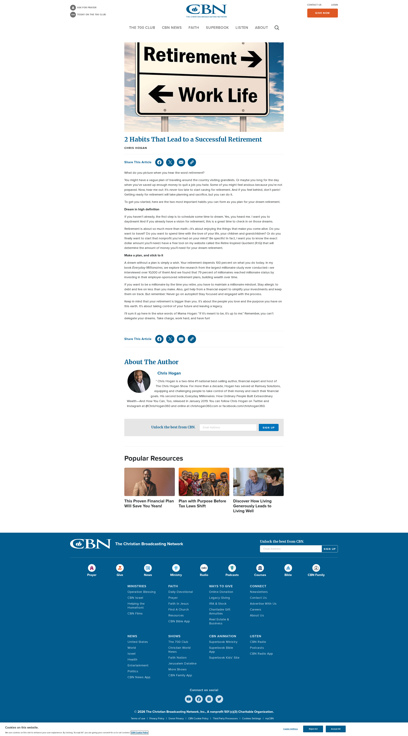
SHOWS (174, 636)
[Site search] (276, 29)
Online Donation (221, 592)
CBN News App (138, 677)
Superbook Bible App (221, 650)
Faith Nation (177, 658)
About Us (257, 615)
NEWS (132, 636)
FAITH (194, 27)
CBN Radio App (261, 654)
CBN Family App (180, 675)
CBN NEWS (172, 27)
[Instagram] (209, 699)
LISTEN (242, 27)
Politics (132, 671)
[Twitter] (170, 162)
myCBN (269, 718)
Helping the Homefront (136, 606)
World (131, 648)
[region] (204, 729)
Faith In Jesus (178, 604)
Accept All (335, 728)
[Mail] (181, 162)
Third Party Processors (225, 718)
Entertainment (138, 665)
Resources (176, 615)
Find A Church (178, 609)
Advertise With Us (263, 604)
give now (322, 13)
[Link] (192, 162)
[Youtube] (189, 699)
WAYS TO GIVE (221, 586)
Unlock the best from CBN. (173, 427)
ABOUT (261, 27)
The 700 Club (142, 27)
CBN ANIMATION (222, 636)
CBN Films (135, 613)
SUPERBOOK (217, 27)
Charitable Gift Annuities (219, 611)
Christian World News (179, 650)
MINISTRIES (136, 586)
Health (132, 659)
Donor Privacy (176, 718)
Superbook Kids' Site (224, 658)
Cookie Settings (290, 728)
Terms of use (138, 718)
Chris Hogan (135, 148)
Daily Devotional (180, 592)
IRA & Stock (218, 604)
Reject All (313, 728)
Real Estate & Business (219, 621)
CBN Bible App (179, 621)
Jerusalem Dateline (182, 663)
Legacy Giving (219, 598)
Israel (131, 654)
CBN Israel (135, 598)
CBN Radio (258, 642)
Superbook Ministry (223, 642)
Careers (255, 609)
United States (137, 642)
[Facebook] (159, 162)
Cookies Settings (251, 718)
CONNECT (258, 586)
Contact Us (314, 5)
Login (334, 5)
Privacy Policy (156, 718)
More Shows (177, 669)
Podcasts (257, 648)
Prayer (173, 598)
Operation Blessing (141, 592)
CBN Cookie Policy (198, 718)
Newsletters (259, 592)
